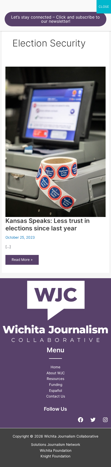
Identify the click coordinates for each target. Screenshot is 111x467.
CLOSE (104, 7)
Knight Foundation (55, 456)
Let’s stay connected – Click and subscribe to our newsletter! (55, 19)
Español (55, 390)
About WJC (55, 373)
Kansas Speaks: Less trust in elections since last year (47, 224)
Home (55, 367)
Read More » (22, 261)
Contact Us (55, 396)
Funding (55, 385)
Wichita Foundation (56, 450)
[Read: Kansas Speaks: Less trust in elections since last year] (55, 141)
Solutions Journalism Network (55, 444)
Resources (55, 379)
